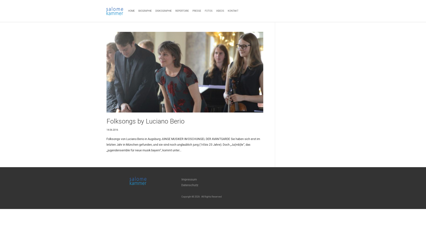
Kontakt (233, 11)
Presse (197, 11)
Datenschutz (189, 185)
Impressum (189, 179)
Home (131, 11)
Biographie (145, 11)
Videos (220, 11)
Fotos (209, 11)
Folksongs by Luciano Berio (145, 121)
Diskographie (163, 11)
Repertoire (182, 11)
